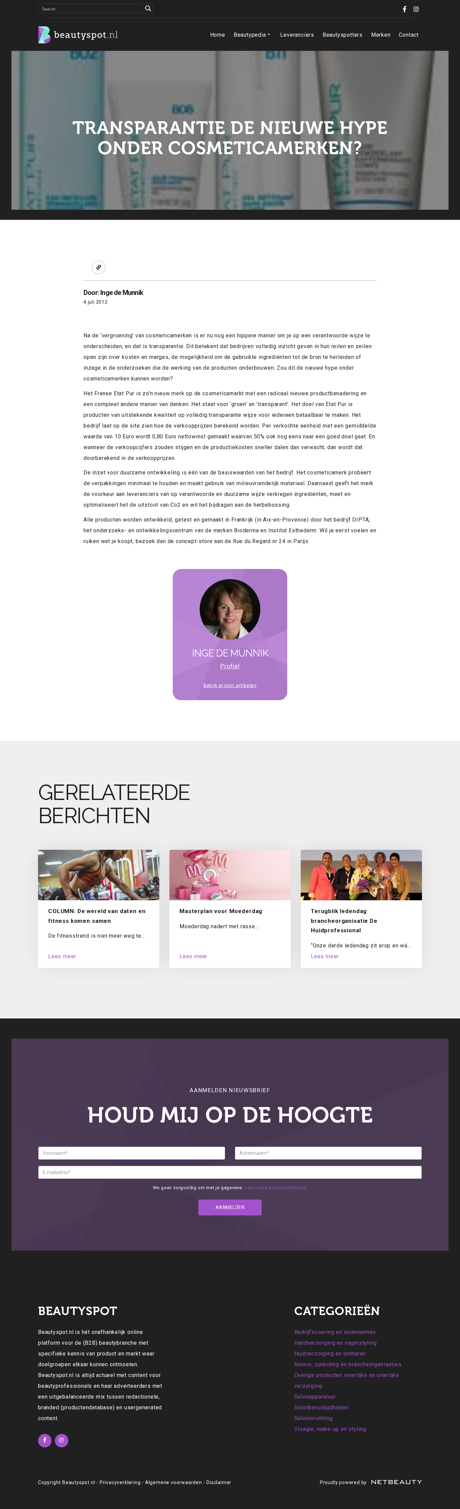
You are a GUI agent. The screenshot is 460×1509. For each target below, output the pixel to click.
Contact (409, 35)
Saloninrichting (313, 1418)
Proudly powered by (344, 1482)
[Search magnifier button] (148, 8)
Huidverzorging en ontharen (330, 1353)
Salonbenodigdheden (321, 1407)
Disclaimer (218, 1482)
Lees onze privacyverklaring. (276, 1187)
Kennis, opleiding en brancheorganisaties (348, 1364)
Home (217, 35)
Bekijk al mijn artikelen (230, 685)
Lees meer (62, 956)
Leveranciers (297, 35)
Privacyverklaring (120, 1482)
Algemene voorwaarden (173, 1482)
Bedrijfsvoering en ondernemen (335, 1332)
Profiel (230, 666)
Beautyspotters (343, 35)
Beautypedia (250, 35)
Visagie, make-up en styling (330, 1429)
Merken (381, 35)
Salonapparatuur (315, 1397)
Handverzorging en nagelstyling (335, 1343)
